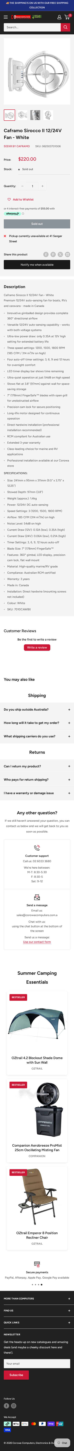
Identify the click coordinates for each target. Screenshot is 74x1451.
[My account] (59, 17)
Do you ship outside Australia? (26, 709)
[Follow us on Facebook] (6, 1405)
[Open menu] (6, 17)
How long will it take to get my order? (31, 723)
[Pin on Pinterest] (53, 254)
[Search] (65, 27)
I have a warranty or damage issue (29, 793)
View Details (37, 1028)
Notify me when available (37, 264)
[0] (67, 17)
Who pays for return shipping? (26, 779)
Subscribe (16, 1375)
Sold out (37, 224)
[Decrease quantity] (22, 186)
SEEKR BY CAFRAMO (17, 146)
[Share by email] (67, 254)
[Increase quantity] (42, 186)
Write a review (37, 647)
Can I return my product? (22, 766)
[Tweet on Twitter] (60, 254)
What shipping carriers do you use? (29, 736)
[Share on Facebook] (46, 254)
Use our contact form (37, 942)
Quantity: (10, 186)
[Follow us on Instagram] (13, 1405)
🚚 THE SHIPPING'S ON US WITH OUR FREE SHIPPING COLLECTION (37, 5)
